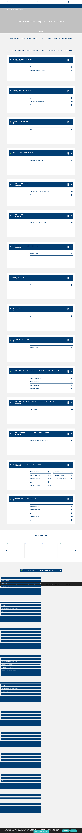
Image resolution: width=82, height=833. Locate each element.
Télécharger (15, 555)
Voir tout (10, 50)
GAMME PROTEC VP (36, 253)
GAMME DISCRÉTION (36, 316)
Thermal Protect (36, 509)
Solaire (18, 50)
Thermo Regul (35, 516)
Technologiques (72, 50)
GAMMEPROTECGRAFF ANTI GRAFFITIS (40, 440)
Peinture (45, 50)
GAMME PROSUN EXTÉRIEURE (38, 101)
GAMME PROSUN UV (36, 129)
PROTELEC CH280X (36, 485)
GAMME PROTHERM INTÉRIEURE (38, 160)
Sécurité (52, 50)
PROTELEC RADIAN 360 (37, 482)
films (12, 9)
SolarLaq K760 (35, 388)
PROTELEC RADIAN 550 (59, 475)
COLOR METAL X (35, 409)
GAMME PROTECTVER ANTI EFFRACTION (40, 191)
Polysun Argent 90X (36, 378)
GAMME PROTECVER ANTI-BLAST (39, 222)
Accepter (66, 830)
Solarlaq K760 (35, 506)
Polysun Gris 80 (35, 385)
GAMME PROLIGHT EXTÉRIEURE (38, 70)
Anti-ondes (61, 50)
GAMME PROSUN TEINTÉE (37, 104)
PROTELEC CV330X (36, 475)
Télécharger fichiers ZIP (42, 831)
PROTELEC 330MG (36, 478)
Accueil (8, 9)
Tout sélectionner (18, 60)
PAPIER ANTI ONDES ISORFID (60, 478)
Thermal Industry (36, 513)
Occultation (36, 50)
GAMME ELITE (35, 347)
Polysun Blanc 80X (36, 381)
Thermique (26, 50)
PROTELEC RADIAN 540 (59, 471)
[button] (59, 1)
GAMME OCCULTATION (37, 284)
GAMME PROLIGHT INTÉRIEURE (38, 66)
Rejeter (73, 830)
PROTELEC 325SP (35, 471)
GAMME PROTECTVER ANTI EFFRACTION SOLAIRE (42, 194)
